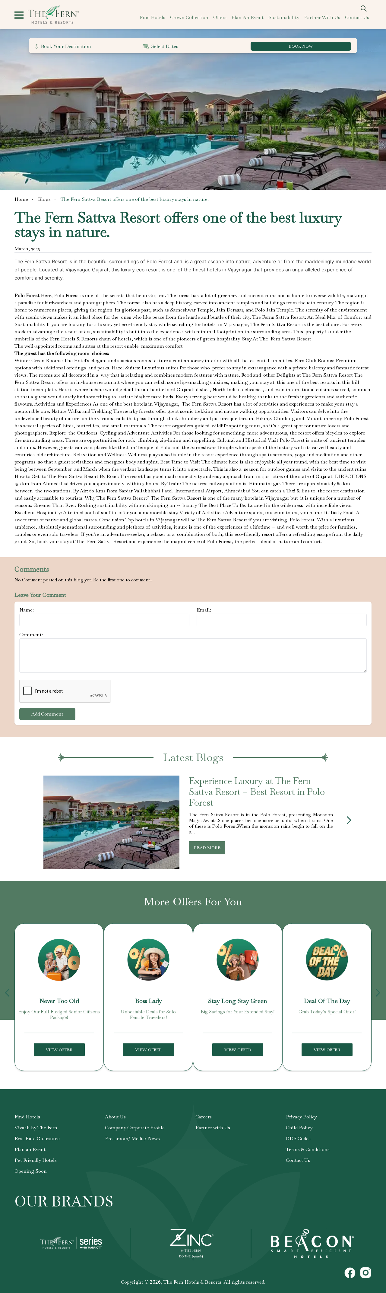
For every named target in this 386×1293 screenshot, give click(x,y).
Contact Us (298, 1160)
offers (219, 17)
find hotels (152, 17)
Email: (204, 610)
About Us (115, 1117)
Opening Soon (30, 1171)
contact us (357, 17)
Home (21, 199)
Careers (203, 1117)
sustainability (283, 17)
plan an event (247, 17)
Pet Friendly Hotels (35, 1160)
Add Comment (47, 714)
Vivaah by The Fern (35, 1127)
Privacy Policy (301, 1117)
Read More (207, 847)
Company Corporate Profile (135, 1127)
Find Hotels (27, 1117)
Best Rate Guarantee (37, 1138)
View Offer (59, 1049)
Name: (26, 610)
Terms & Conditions (308, 1149)
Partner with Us (212, 1127)
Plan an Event (30, 1149)
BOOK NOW (301, 46)
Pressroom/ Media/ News (132, 1138)
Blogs (44, 199)
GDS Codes (298, 1138)
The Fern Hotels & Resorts (192, 1282)
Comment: (31, 634)
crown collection (189, 17)
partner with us (322, 17)
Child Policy (299, 1127)
